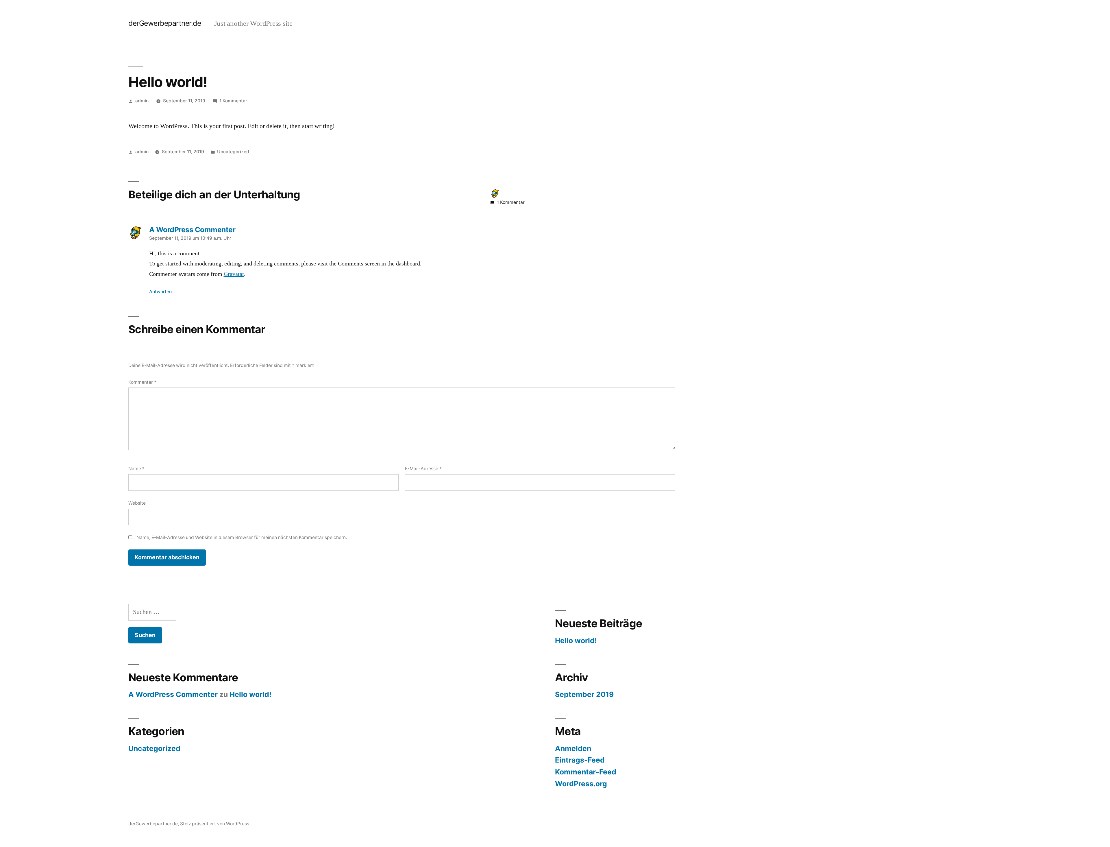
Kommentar (142, 382)
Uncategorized (233, 151)
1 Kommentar (233, 101)
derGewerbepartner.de (164, 23)
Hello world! (576, 640)
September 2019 (584, 694)
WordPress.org (581, 783)
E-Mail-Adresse (423, 468)
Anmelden (573, 748)
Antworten (160, 291)
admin (142, 101)
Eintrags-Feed (580, 760)
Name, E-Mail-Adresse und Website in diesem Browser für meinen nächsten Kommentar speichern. (241, 537)
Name (136, 468)
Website (137, 503)
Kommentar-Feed (585, 771)
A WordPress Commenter (173, 694)
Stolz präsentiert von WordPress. (215, 823)
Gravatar (234, 274)
